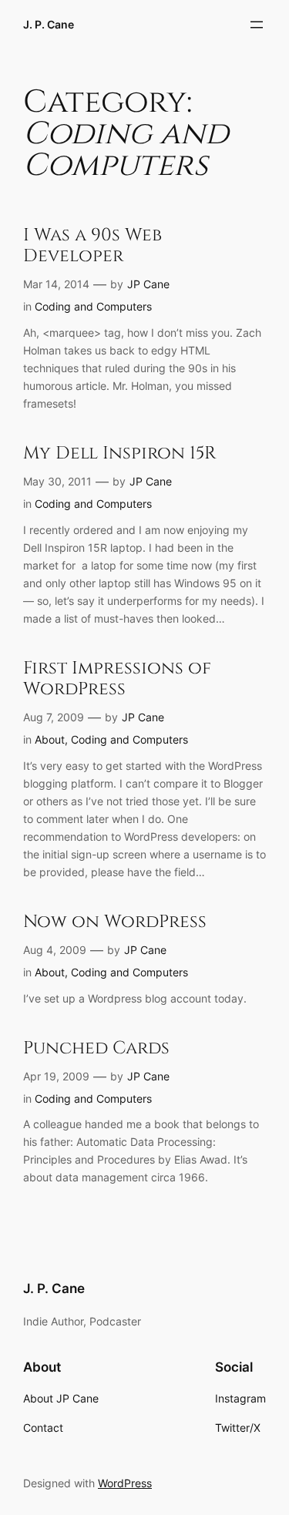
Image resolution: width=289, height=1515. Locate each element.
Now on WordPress (115, 922)
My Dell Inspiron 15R (120, 453)
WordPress (125, 1483)
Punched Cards (96, 1048)
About (50, 739)
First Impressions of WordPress (117, 679)
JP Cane (148, 284)
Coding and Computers (93, 306)
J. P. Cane (48, 24)
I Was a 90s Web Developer (92, 246)
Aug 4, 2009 (54, 949)
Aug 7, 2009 (53, 717)
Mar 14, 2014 (56, 284)
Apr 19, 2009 (56, 1076)
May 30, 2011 (57, 481)
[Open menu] (256, 24)
